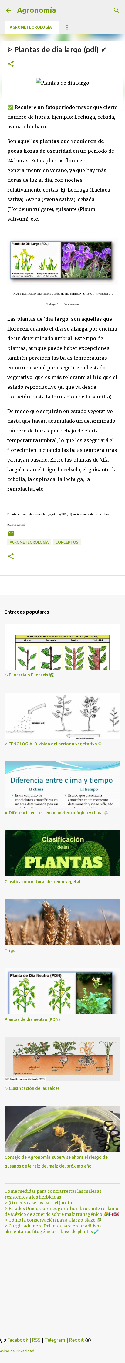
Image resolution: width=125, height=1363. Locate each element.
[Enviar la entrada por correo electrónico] (11, 535)
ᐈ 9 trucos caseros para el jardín (38, 1202)
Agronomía (36, 10)
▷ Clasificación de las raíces (32, 1088)
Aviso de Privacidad (17, 1351)
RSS (36, 1340)
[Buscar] (116, 10)
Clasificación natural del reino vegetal (42, 881)
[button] (11, 64)
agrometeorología (29, 542)
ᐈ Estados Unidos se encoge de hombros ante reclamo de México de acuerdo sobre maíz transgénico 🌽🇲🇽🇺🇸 (62, 1211)
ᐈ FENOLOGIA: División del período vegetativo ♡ (53, 743)
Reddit (76, 1340)
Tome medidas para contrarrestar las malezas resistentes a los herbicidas (53, 1194)
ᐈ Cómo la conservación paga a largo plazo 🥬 (53, 1220)
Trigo (10, 950)
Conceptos (67, 542)
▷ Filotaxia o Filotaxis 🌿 (29, 675)
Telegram (55, 1340)
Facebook (17, 1340)
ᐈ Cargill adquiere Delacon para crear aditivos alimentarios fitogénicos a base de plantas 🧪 (53, 1228)
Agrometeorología (31, 27)
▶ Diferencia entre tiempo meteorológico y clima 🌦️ (57, 812)
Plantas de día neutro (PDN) (32, 1019)
